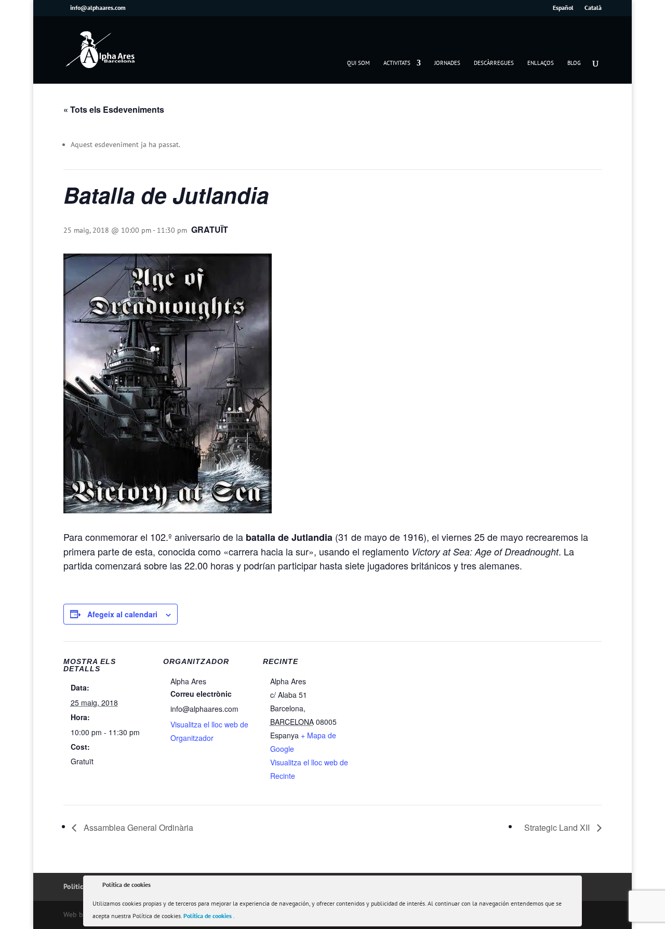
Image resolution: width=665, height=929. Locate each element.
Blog (574, 63)
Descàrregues (494, 63)
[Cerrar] (573, 886)
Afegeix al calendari (122, 614)
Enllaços (540, 63)
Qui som (358, 63)
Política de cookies (208, 916)
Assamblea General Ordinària (137, 827)
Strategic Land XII (558, 827)
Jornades (447, 63)
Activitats (396, 63)
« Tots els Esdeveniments (113, 109)
